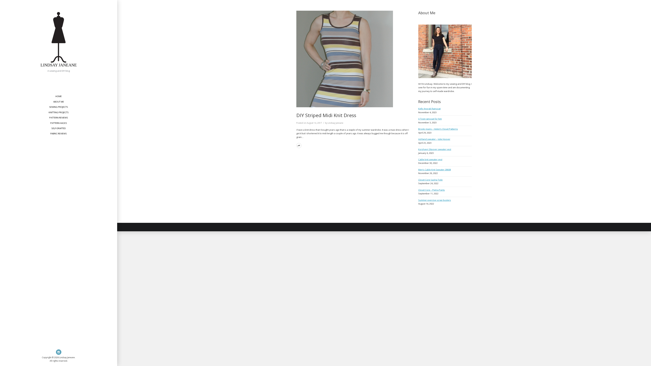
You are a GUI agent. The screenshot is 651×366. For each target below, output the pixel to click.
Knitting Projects (59, 112)
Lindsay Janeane (59, 65)
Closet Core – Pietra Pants (431, 189)
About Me (58, 101)
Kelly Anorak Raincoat (429, 108)
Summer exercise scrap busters (434, 200)
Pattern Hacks (58, 123)
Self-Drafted (58, 128)
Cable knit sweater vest (430, 159)
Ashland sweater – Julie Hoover (434, 139)
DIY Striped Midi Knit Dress (326, 115)
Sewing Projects (58, 106)
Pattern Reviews (58, 117)
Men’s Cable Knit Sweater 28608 (434, 169)
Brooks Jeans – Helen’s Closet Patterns (438, 128)
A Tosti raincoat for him (430, 118)
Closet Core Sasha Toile (430, 179)
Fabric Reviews (58, 133)
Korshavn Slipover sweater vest (434, 149)
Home (58, 96)
